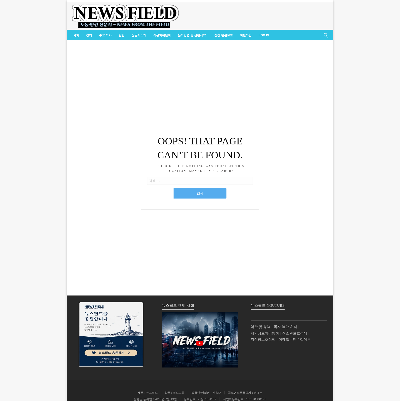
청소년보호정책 (294, 333)
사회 (76, 35)
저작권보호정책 (263, 339)
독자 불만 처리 (285, 327)
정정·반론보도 (223, 35)
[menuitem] (76, 35)
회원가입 (246, 35)
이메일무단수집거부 (295, 339)
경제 (89, 35)
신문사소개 (139, 35)
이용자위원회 (162, 35)
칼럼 (122, 35)
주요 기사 (105, 35)
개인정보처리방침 (265, 333)
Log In (264, 35)
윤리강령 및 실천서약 (192, 35)
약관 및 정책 (260, 327)
